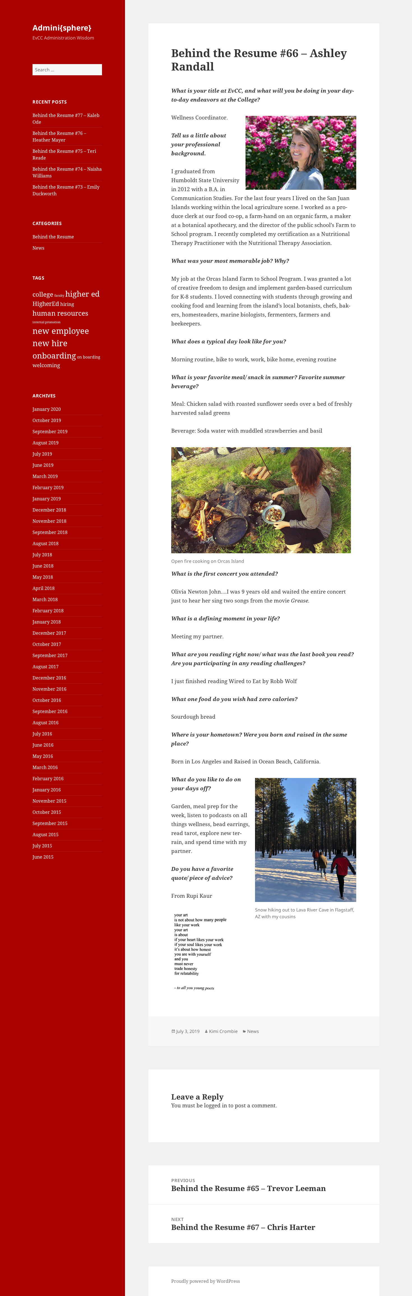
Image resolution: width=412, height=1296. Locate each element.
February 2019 (48, 487)
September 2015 (50, 823)
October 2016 (47, 700)
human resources (60, 313)
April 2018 (44, 588)
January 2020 (47, 409)
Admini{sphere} (62, 27)
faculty (59, 295)
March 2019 (45, 476)
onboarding (54, 355)
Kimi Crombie (223, 1031)
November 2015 (49, 801)
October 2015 (47, 812)
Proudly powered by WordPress (205, 1281)
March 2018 (45, 599)
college (43, 294)
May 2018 (43, 577)
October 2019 (47, 420)
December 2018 (49, 510)
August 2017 (46, 667)
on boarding (88, 357)
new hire (50, 343)
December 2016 (49, 678)
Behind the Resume (53, 237)
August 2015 (46, 834)
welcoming (46, 365)
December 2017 (49, 633)
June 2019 (43, 465)
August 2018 (46, 543)
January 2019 (47, 499)
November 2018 (49, 521)
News (38, 248)
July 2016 (42, 734)
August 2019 (46, 443)
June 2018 (43, 566)
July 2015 (42, 846)
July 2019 (42, 454)
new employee (61, 330)
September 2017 (50, 655)
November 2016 (49, 689)
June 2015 (43, 857)
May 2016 (43, 756)
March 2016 (45, 767)
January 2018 (47, 622)
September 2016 (50, 711)
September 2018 (50, 532)
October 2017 (47, 644)
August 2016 (46, 723)
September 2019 (50, 431)
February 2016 (48, 778)
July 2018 (42, 555)
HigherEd (46, 304)
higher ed (82, 294)
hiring (67, 304)
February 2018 (48, 611)
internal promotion (47, 322)
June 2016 (43, 745)
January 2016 (47, 790)
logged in (215, 1105)
